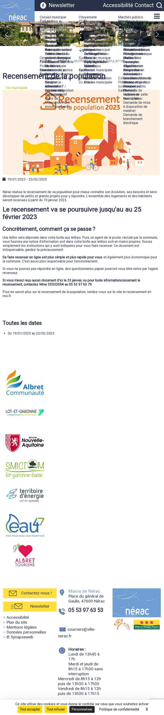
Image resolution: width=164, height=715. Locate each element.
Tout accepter (30, 709)
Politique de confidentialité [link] (119, 709)
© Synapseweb (19, 637)
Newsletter (62, 5)
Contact (144, 5)
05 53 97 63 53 (85, 610)
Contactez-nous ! (36, 593)
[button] (94, 13)
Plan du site (16, 622)
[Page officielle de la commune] (43, 5)
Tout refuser (56, 709)
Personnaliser (82, 709)
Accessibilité (118, 5)
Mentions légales (21, 627)
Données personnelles (26, 632)
